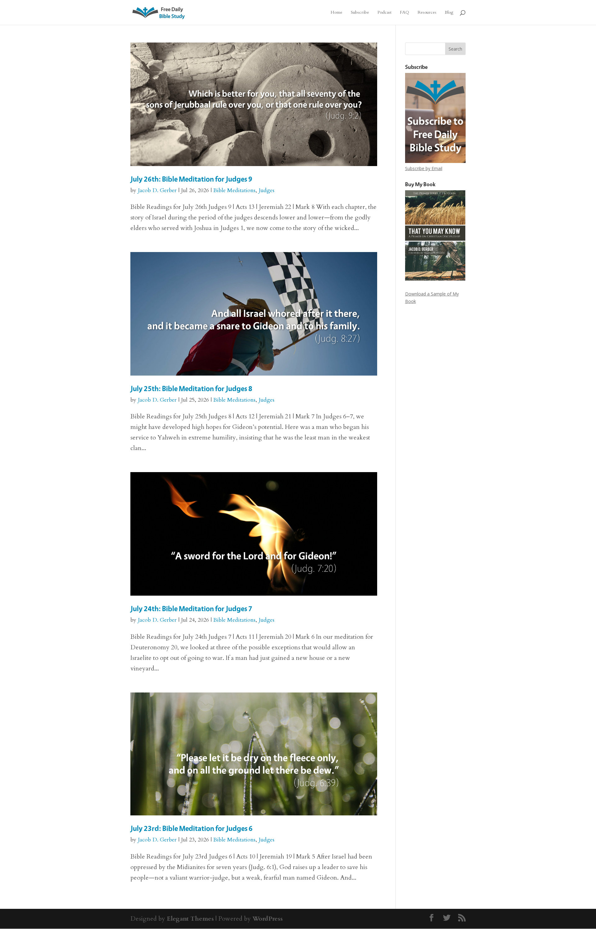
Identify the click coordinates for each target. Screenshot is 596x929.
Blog (449, 12)
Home (336, 12)
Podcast (384, 12)
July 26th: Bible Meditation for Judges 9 (191, 178)
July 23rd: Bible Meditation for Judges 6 (191, 828)
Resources (427, 12)
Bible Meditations (234, 190)
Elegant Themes (190, 918)
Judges (266, 190)
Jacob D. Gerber (157, 190)
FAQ (404, 12)
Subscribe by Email (423, 168)
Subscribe (360, 12)
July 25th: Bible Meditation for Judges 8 (191, 388)
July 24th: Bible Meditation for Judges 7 (191, 608)
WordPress (267, 918)
